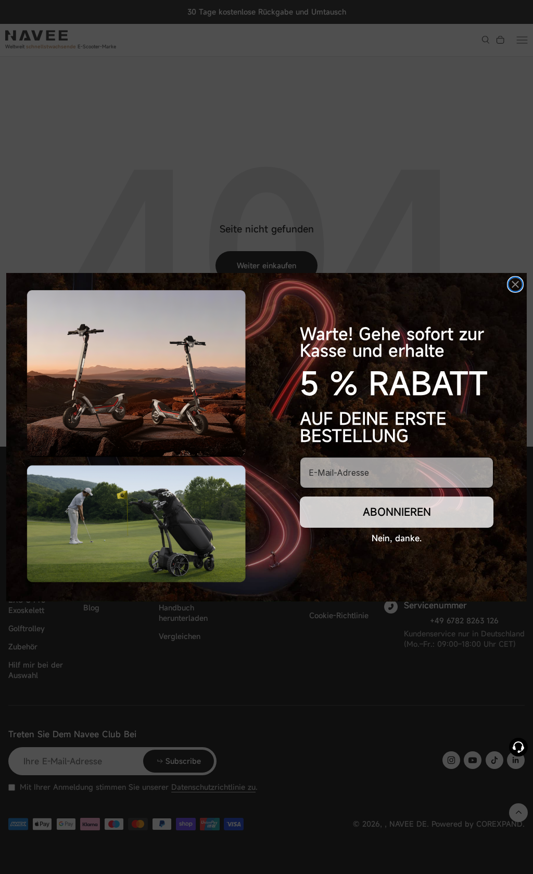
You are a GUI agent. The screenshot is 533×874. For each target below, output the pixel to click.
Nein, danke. (397, 538)
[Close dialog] (515, 284)
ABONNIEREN (397, 512)
